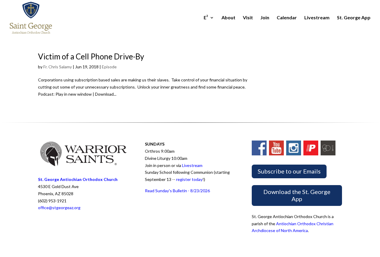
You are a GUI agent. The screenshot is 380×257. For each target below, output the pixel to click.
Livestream (317, 17)
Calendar (287, 17)
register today (189, 179)
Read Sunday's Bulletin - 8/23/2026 (177, 190)
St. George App (353, 17)
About (228, 17)
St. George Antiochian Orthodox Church (78, 179)
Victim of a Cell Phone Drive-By (91, 56)
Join (264, 17)
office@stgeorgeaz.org (59, 207)
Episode (109, 66)
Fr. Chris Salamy (57, 66)
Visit (248, 17)
